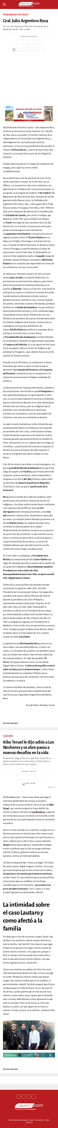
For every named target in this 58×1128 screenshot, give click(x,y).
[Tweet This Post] (25, 42)
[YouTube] (33, 1096)
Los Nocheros (38, 812)
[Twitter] (24, 1096)
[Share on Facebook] (19, 42)
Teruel (6, 845)
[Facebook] (19, 1096)
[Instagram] (28, 1096)
